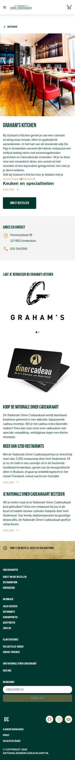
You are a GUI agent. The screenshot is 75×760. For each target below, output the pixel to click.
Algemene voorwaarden (13, 729)
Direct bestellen (19, 203)
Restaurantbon (10, 582)
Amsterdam (12, 26)
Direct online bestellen (15, 577)
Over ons (7, 670)
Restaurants (9, 612)
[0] (69, 7)
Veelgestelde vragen (13, 646)
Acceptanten (9, 622)
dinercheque (11, 179)
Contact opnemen (11, 652)
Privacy (6, 735)
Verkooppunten (10, 617)
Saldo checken (10, 606)
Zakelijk (7, 628)
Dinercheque (9, 588)
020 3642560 (18, 248)
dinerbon (28, 179)
